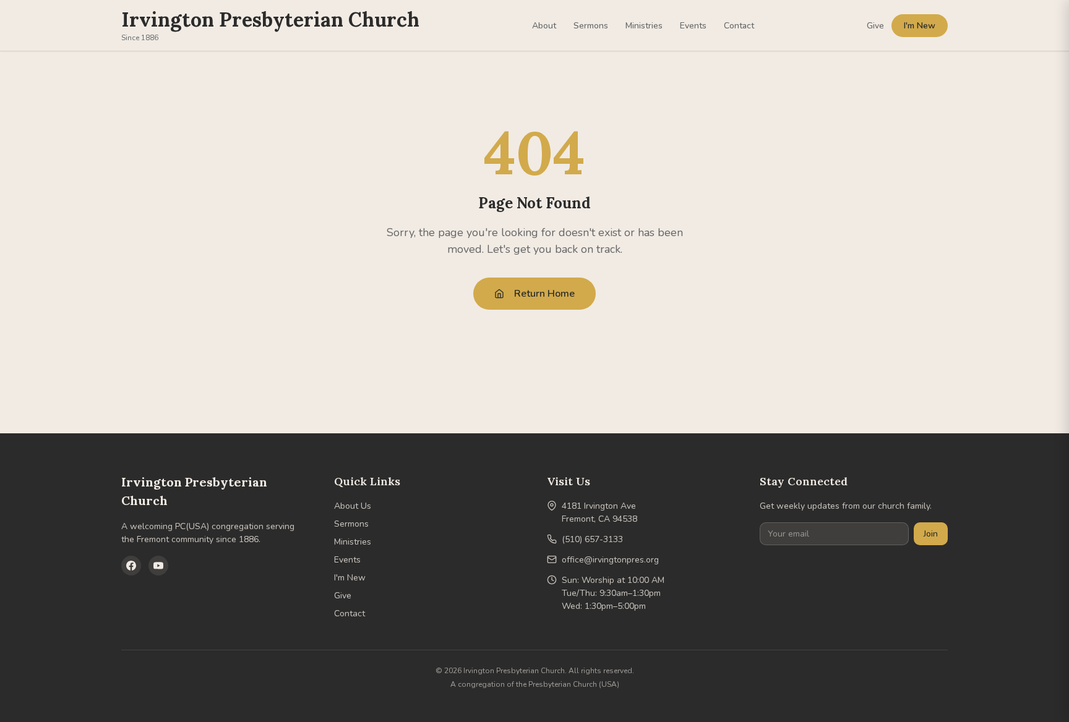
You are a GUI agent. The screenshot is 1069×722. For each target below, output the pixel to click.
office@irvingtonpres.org (610, 560)
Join (931, 534)
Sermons (590, 26)
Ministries (644, 26)
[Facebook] (131, 565)
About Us (352, 506)
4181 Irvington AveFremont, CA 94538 (599, 512)
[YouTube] (158, 565)
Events (693, 26)
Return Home (544, 293)
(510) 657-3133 (592, 539)
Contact (739, 26)
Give (875, 26)
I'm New (919, 26)
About (544, 26)
